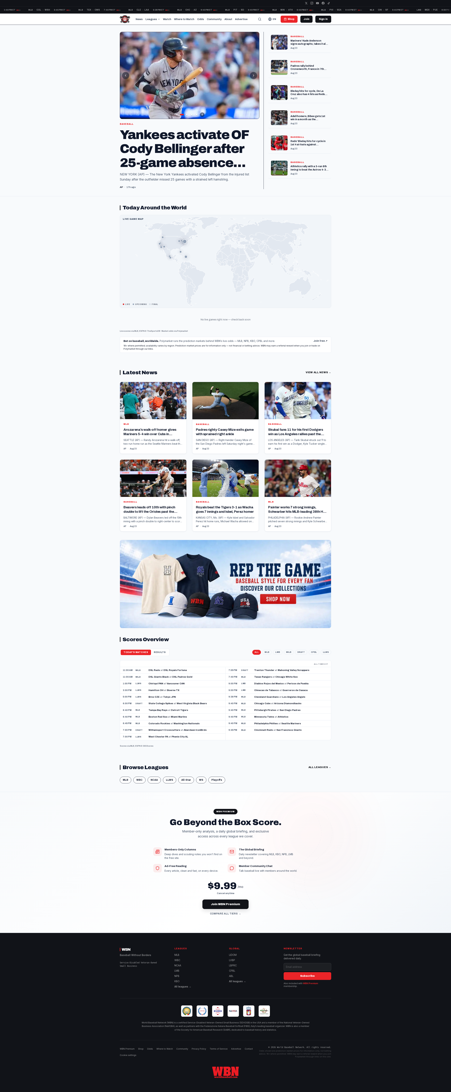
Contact (249, 1053)
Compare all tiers (225, 918)
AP (124, 454)
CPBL (314, 657)
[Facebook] (323, 3)
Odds (200, 19)
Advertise (241, 19)
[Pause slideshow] (202, 114)
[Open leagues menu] (159, 19)
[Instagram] (311, 3)
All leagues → (182, 991)
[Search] (260, 19)
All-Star (186, 785)
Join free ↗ (320, 346)
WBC (139, 785)
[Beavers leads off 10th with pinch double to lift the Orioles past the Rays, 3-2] (153, 500)
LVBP (232, 965)
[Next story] (253, 75)
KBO (177, 986)
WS (201, 785)
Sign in (323, 19)
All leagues (319, 772)
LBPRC (233, 970)
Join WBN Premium (225, 909)
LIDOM (233, 959)
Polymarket (182, 336)
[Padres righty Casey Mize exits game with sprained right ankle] (225, 423)
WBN (126, 954)
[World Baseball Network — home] (125, 19)
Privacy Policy (199, 1053)
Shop (141, 1053)
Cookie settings (128, 1060)
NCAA (154, 785)
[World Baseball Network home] (225, 1077)
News (139, 19)
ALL (257, 657)
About (228, 19)
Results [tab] (160, 657)
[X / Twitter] (306, 3)
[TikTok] (328, 3)
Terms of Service (219, 1053)
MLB (136, 336)
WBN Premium (310, 988)
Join (306, 19)
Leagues (151, 19)
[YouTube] (317, 3)
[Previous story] (125, 75)
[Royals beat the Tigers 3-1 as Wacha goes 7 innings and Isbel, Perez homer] (225, 500)
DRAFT (301, 657)
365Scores (148, 751)
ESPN (142, 336)
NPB (176, 980)
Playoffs (216, 785)
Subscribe (307, 981)
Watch (167, 19)
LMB (277, 657)
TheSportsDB (153, 336)
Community (214, 19)
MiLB (288, 657)
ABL (231, 980)
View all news (318, 377)
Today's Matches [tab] (135, 657)
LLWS (326, 657)
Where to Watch (184, 19)
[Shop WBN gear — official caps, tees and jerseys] (225, 589)
